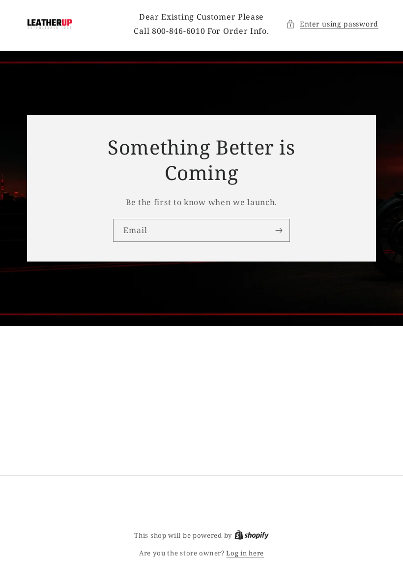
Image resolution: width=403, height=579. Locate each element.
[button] (332, 24)
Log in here (245, 553)
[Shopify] (251, 535)
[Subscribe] (278, 230)
